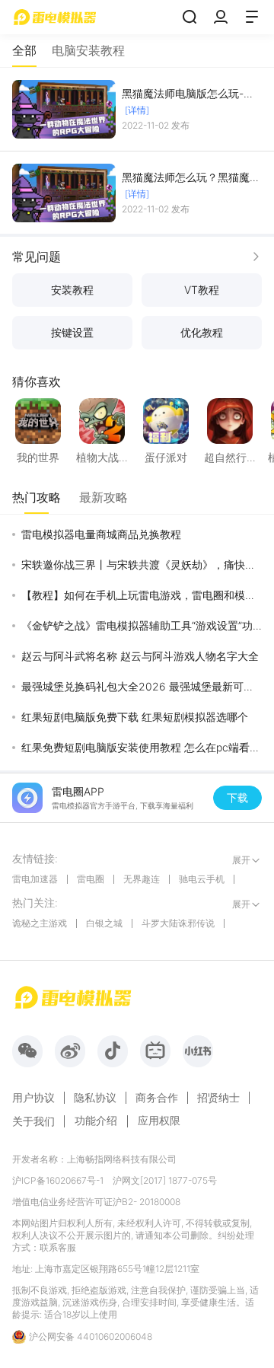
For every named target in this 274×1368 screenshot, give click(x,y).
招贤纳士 (218, 1098)
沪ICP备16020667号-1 (58, 1180)
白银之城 (104, 923)
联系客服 (58, 1247)
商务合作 (156, 1098)
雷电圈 (90, 879)
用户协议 (33, 1098)
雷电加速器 (35, 879)
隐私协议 (95, 1098)
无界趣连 (141, 879)
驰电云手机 (202, 879)
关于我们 (33, 1121)
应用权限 (159, 1120)
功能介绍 (96, 1120)
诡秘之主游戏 (39, 923)
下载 (237, 797)
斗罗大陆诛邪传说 (178, 923)
